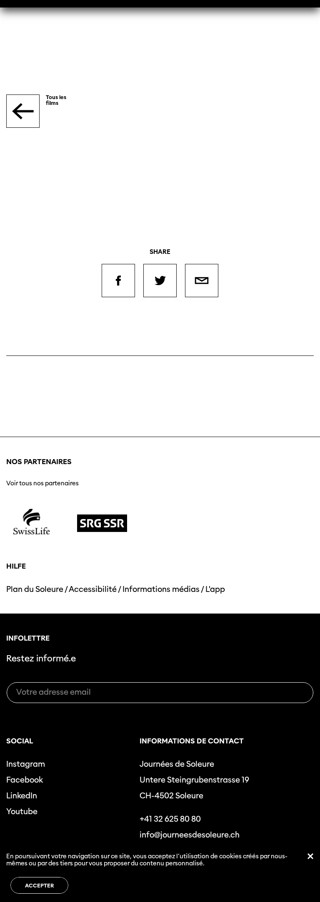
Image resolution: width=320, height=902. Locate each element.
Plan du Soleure (34, 589)
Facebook (24, 780)
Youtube (22, 811)
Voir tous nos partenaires (42, 483)
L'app (215, 589)
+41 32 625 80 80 (170, 819)
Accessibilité (93, 589)
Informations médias (161, 589)
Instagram (25, 764)
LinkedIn (21, 795)
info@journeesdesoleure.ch (190, 835)
